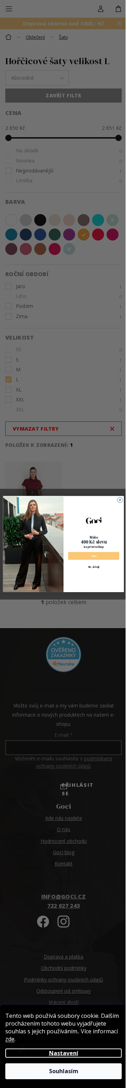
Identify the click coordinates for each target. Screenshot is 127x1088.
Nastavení (63, 1053)
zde (9, 1039)
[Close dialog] (119, 500)
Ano (94, 556)
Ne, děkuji (93, 567)
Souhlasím (63, 1071)
